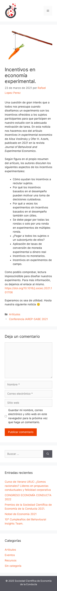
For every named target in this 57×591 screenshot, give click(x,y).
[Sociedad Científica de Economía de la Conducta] (11, 10)
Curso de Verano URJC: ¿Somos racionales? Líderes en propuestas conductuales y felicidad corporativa (28, 485)
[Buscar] (47, 454)
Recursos (10, 560)
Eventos (10, 555)
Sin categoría (13, 565)
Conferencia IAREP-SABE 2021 (28, 319)
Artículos (14, 314)
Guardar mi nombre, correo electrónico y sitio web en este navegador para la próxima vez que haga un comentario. (28, 416)
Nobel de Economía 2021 (21, 514)
